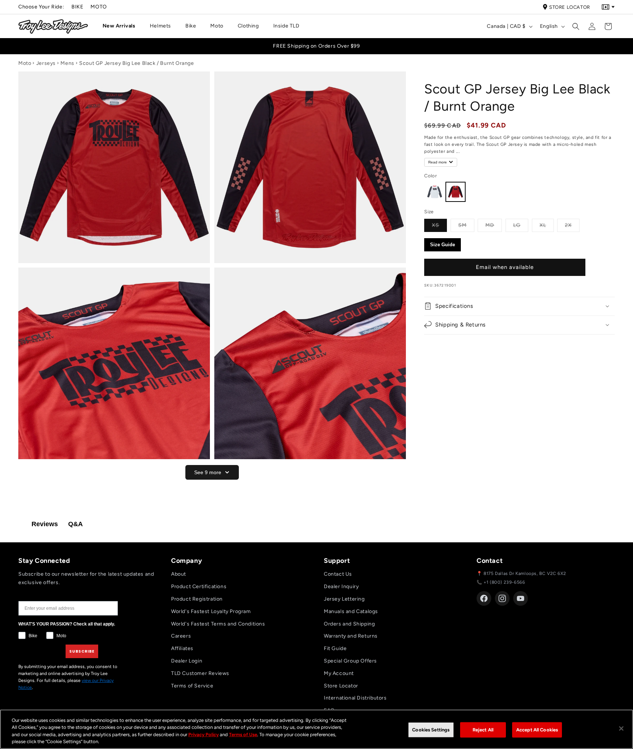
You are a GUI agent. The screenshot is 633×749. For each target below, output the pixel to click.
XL (547, 224)
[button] (121, 26)
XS (439, 224)
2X (572, 224)
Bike (77, 7)
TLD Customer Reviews (200, 673)
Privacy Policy (203, 734)
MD (493, 224)
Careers (181, 636)
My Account (339, 673)
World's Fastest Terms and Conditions (218, 624)
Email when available (505, 267)
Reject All (483, 730)
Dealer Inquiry (341, 586)
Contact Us (338, 574)
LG (520, 224)
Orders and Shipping (349, 624)
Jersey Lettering (344, 599)
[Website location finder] (608, 7)
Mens (67, 63)
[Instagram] (502, 598)
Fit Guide (335, 648)
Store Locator (569, 7)
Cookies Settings (430, 730)
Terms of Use (243, 734)
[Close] (621, 728)
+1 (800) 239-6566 (504, 582)
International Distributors (355, 698)
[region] (316, 729)
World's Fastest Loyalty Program (211, 611)
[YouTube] (520, 598)
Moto (98, 7)
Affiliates (182, 648)
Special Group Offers (350, 661)
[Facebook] (484, 598)
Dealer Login (186, 661)
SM (466, 224)
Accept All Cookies (537, 730)
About (178, 574)
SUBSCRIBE (82, 651)
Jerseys (46, 63)
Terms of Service (192, 686)
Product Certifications (198, 586)
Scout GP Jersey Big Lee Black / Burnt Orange (136, 63)
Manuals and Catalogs (351, 611)
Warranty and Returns (351, 636)
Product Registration (197, 599)
